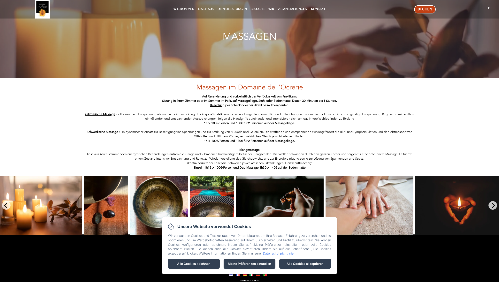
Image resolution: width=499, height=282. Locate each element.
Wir (271, 9)
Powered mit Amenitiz (249, 280)
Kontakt (318, 9)
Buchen (425, 9)
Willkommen (183, 9)
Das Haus (206, 9)
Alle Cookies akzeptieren (305, 264)
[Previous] (6, 205)
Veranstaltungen (292, 9)
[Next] (492, 205)
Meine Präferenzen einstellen (249, 264)
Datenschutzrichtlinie (278, 253)
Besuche (258, 9)
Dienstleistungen (232, 9)
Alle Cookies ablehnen (194, 264)
